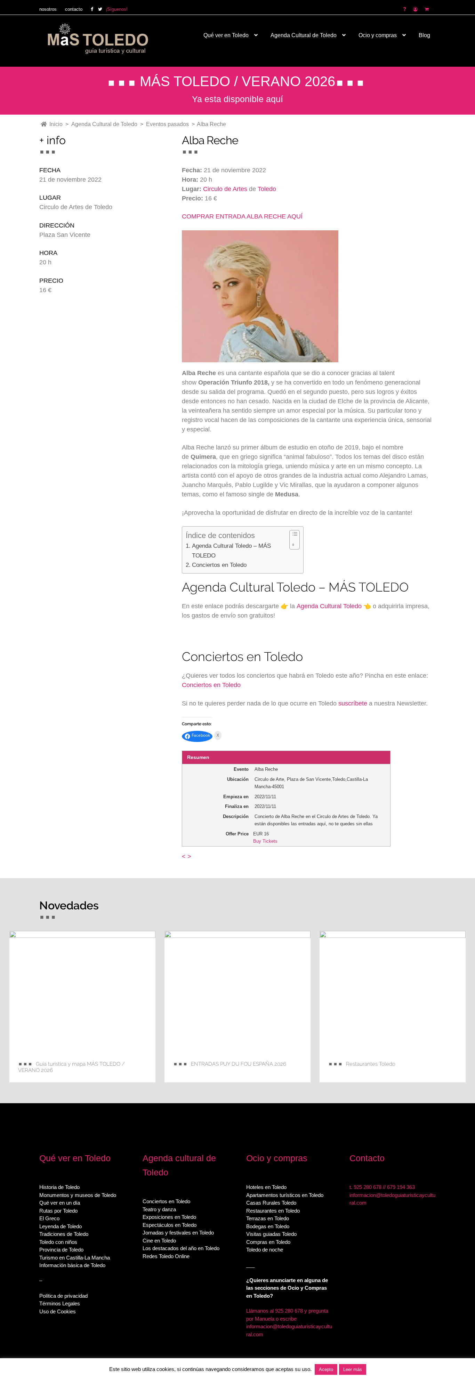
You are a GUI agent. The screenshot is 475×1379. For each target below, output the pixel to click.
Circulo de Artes (225, 188)
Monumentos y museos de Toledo (77, 1195)
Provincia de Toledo (61, 1250)
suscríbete (352, 703)
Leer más (352, 1369)
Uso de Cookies (57, 1311)
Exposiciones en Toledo (169, 1217)
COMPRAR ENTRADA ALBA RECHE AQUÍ (242, 216)
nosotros (48, 9)
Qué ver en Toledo (226, 35)
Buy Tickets (265, 841)
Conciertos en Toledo (219, 565)
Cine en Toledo (159, 1241)
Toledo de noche (264, 1250)
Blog (424, 35)
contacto (73, 9)
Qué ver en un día (59, 1203)
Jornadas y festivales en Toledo (178, 1233)
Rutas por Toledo (58, 1211)
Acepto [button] (326, 1369)
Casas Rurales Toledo (271, 1203)
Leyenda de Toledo (60, 1226)
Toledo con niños (58, 1242)
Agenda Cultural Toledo (329, 606)
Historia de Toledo (59, 1187)
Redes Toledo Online (166, 1256)
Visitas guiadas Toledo (271, 1234)
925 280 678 (367, 1187)
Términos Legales (59, 1303)
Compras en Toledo (268, 1242)
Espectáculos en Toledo (169, 1225)
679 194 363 (401, 1187)
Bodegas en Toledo (267, 1226)
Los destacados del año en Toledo (181, 1248)
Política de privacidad (63, 1296)
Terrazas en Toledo (267, 1218)
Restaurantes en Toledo (273, 1211)
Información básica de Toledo (72, 1265)
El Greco (49, 1218)
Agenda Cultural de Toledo (304, 35)
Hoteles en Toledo (266, 1187)
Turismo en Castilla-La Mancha (74, 1258)
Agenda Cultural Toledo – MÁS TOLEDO (231, 551)
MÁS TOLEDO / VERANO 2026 (237, 81)
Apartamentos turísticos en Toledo (284, 1195)
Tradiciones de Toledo (63, 1234)
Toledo (267, 188)
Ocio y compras (378, 35)
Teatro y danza (159, 1209)
